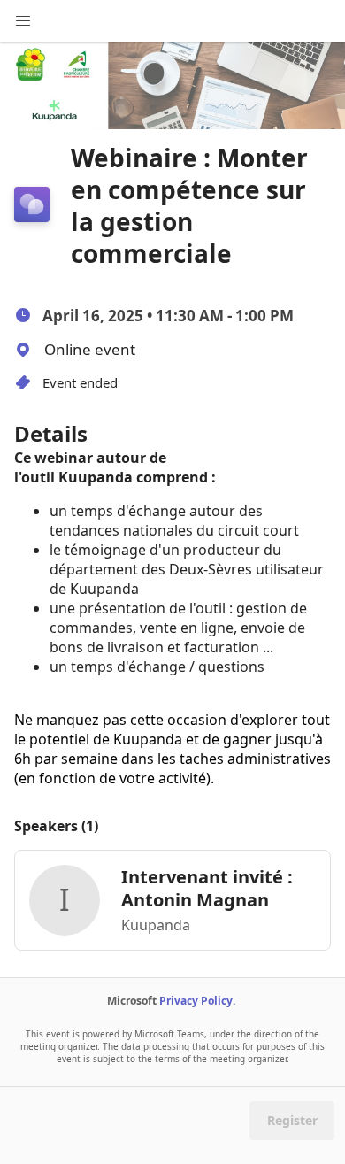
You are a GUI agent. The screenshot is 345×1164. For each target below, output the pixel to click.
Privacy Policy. (197, 1000)
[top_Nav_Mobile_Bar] (23, 21)
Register (292, 1120)
